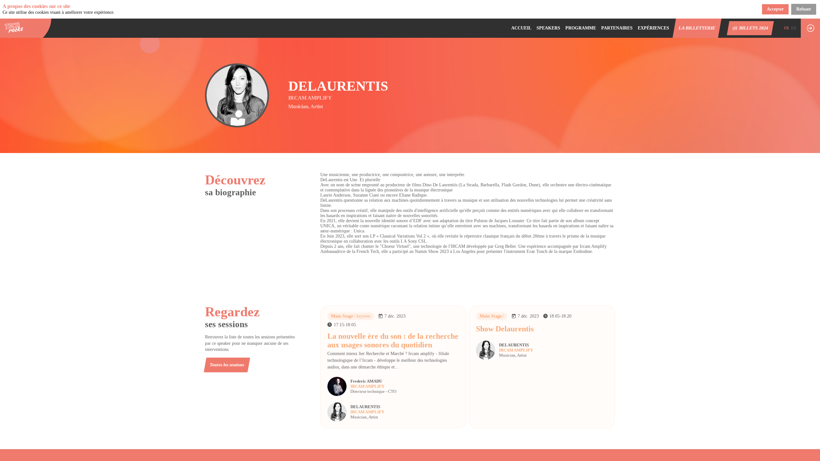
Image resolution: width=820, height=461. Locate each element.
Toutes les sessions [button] (227, 364)
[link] (521, 28)
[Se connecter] (810, 28)
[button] (697, 28)
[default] (580, 28)
